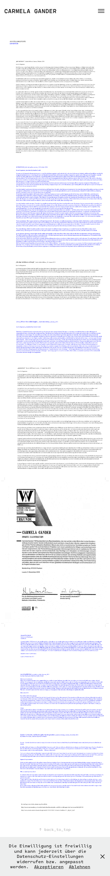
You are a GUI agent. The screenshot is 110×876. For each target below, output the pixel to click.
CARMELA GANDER (30, 10)
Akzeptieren (49, 866)
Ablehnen (79, 866)
